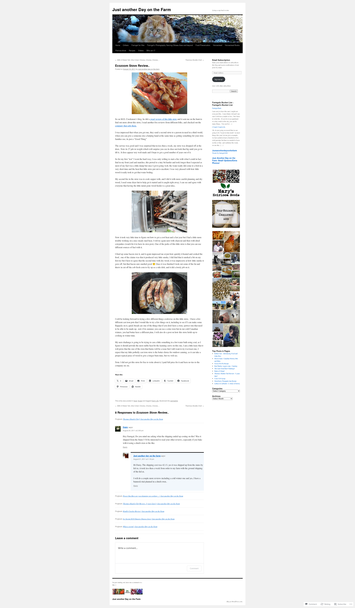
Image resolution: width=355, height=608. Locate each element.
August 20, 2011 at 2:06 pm (133, 430)
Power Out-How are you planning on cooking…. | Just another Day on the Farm (153, 496)
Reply (125, 447)
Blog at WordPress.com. (235, 601)
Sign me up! (219, 79)
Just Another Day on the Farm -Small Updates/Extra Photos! (224, 160)
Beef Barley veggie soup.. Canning (225, 366)
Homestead (217, 45)
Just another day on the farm (148, 69)
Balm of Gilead (219, 371)
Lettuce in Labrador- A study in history (227, 383)
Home (117, 45)
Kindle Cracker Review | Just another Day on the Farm (143, 511)
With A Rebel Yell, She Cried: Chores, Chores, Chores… (137, 60)
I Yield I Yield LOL (218, 127)
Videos (141, 50)
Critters (126, 45)
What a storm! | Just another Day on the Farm (140, 526)
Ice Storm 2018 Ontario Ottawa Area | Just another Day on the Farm (148, 519)
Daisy (125, 427)
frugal (140, 401)
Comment (194, 568)
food (135, 401)
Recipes (132, 50)
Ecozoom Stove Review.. (132, 65)
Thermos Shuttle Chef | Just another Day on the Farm (143, 419)
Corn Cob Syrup (219, 378)
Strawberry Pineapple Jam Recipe (225, 381)
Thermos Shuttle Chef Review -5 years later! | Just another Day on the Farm (151, 503)
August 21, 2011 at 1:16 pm (143, 459)
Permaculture (120, 50)
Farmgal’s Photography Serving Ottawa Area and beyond (170, 45)
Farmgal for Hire (137, 45)
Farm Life (155, 401)
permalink (174, 401)
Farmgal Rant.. (217, 108)
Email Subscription (221, 60)
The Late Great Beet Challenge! (224, 368)
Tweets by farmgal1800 (220, 153)
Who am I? (150, 50)
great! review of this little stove (163, 119)
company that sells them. (126, 125)
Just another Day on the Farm (141, 9)
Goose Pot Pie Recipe (221, 363)
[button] (218, 235)
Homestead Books (232, 45)
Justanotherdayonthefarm (224, 150)
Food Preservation (203, 45)
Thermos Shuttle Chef (194, 60)
